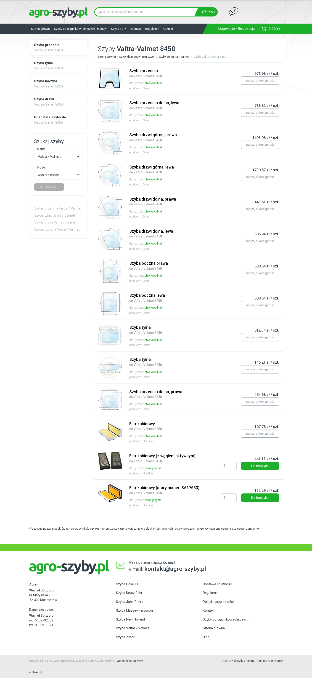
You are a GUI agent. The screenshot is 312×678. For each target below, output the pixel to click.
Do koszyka (260, 466)
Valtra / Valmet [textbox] (49, 157)
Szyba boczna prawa (148, 265)
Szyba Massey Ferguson (134, 610)
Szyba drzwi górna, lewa (151, 169)
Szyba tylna (145, 330)
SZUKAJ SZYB (49, 187)
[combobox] (58, 156)
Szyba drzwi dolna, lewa (151, 233)
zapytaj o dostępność (260, 80)
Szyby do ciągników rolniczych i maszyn (80, 28)
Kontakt (168, 28)
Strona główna (40, 28)
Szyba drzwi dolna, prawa (152, 201)
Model (41, 167)
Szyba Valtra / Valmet (132, 628)
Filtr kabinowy (145, 426)
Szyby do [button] (117, 28)
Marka (41, 149)
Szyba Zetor (125, 637)
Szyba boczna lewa (147, 297)
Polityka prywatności (218, 602)
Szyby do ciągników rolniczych (226, 619)
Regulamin (152, 28)
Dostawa (136, 28)
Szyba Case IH (127, 584)
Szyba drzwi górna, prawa (153, 137)
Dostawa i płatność (217, 584)
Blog (206, 637)
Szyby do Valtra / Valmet (174, 56)
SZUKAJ (208, 12)
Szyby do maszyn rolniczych (137, 56)
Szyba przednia (145, 73)
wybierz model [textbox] (49, 175)
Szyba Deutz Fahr (129, 593)
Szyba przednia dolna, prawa (155, 394)
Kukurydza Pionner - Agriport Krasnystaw (257, 660)
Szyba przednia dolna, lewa (154, 105)
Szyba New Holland (130, 619)
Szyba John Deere (129, 602)
